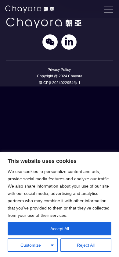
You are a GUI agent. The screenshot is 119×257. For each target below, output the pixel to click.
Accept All (59, 228)
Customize (30, 245)
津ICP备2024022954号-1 (60, 83)
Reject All (86, 245)
